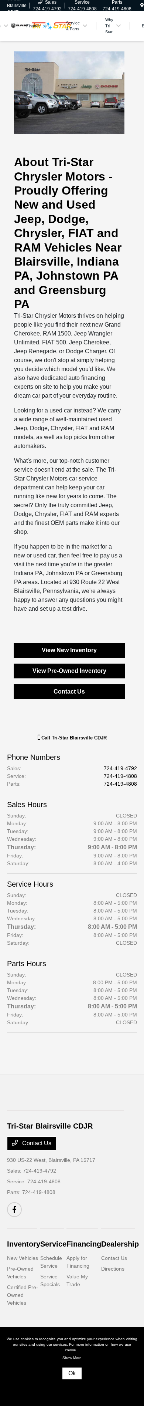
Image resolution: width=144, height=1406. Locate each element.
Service (53, 1244)
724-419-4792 (120, 768)
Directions (112, 1269)
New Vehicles (22, 1258)
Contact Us (69, 691)
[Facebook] (14, 1209)
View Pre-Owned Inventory (69, 671)
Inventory (23, 1244)
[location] (142, 5)
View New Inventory (69, 650)
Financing (83, 1244)
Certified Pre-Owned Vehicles (22, 1295)
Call (73, 738)
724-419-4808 (120, 776)
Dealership (120, 1244)
